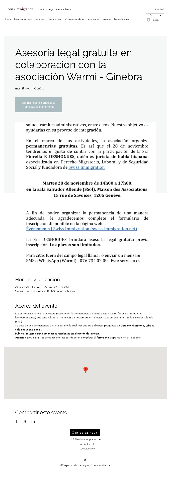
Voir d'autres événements (38, 106)
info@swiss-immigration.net (86, 439)
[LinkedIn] (85, 459)
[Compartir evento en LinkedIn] (33, 421)
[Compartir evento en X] (25, 421)
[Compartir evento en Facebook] (16, 421)
